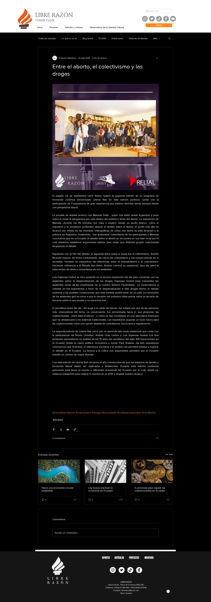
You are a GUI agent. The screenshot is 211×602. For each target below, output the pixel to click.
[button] (169, 38)
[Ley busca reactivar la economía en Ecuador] (105, 471)
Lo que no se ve (69, 38)
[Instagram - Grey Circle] (145, 19)
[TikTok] (159, 19)
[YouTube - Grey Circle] (173, 19)
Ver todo (169, 454)
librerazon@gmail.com (130, 590)
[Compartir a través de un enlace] (74, 429)
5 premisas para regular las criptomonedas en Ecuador (150, 489)
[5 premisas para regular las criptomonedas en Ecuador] (152, 471)
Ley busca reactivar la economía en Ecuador (100, 489)
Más (155, 38)
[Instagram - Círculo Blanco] (113, 570)
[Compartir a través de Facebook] (53, 429)
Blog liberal (88, 38)
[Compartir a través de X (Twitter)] (60, 429)
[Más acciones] (157, 58)
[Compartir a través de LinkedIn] (67, 429)
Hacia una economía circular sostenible (57, 489)
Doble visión (117, 38)
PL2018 (102, 38)
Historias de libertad (138, 38)
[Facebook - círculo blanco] (139, 570)
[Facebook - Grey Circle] (166, 19)
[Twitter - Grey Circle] (152, 19)
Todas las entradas (47, 38)
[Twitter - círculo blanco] (122, 570)
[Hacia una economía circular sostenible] (59, 471)
